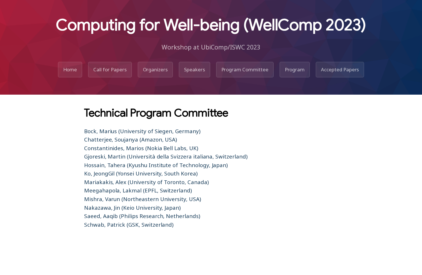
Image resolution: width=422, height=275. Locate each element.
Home (70, 69)
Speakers (194, 69)
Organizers (155, 69)
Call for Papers (109, 69)
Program (295, 69)
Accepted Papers (340, 69)
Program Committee (244, 69)
